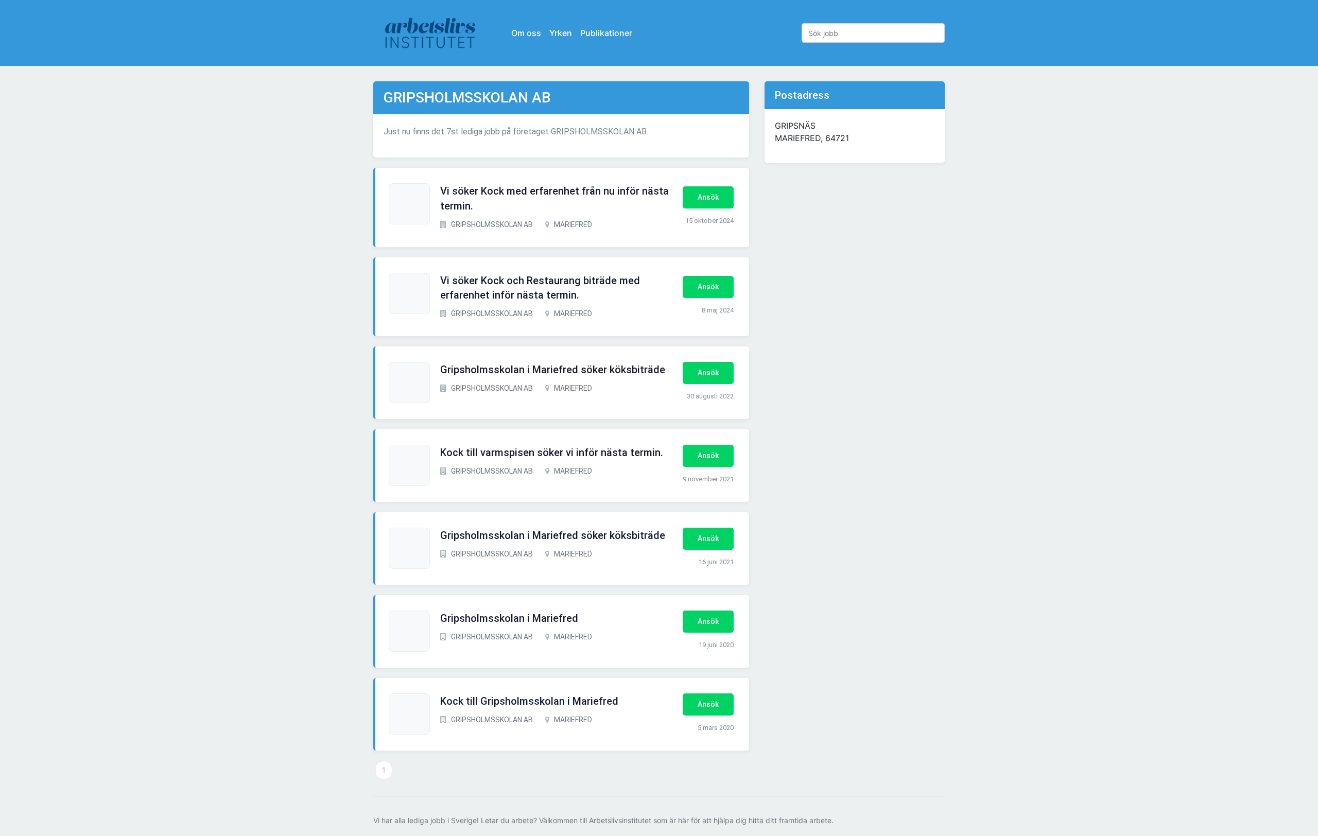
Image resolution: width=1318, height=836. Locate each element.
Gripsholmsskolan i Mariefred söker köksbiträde (552, 369)
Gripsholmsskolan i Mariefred (509, 618)
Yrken (560, 33)
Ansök (708, 197)
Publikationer (606, 33)
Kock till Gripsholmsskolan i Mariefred (529, 701)
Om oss (526, 33)
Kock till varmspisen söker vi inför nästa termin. (551, 452)
